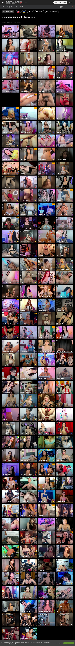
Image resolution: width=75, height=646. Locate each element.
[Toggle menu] (2, 2)
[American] (18, 11)
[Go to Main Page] (14, 2)
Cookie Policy (13, 644)
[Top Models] (25, 2)
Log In (70, 2)
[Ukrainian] (23, 11)
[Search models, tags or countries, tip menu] (72, 7)
